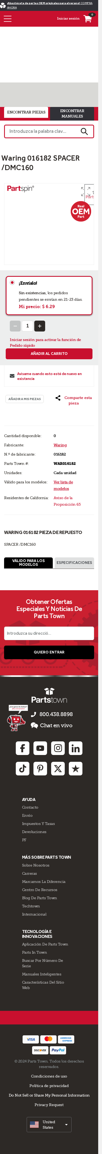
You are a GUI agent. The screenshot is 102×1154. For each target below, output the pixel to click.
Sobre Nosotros (36, 865)
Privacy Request (49, 1105)
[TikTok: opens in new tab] (22, 768)
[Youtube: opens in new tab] (40, 748)
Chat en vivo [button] (56, 725)
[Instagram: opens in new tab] (58, 748)
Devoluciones (34, 832)
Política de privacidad (49, 1086)
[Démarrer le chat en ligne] (17, 717)
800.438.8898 (56, 714)
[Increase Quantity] (39, 326)
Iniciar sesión (68, 18)
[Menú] (7, 19)
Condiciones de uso (49, 1076)
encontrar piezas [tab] (26, 112)
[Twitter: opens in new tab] (58, 768)
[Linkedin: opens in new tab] (75, 748)
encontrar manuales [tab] (72, 114)
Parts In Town (34, 952)
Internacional (34, 914)
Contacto (30, 807)
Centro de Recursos (39, 890)
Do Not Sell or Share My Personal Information (49, 1095)
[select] (49, 1124)
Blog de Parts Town (39, 898)
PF (24, 840)
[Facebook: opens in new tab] (22, 748)
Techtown (31, 906)
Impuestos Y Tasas (38, 823)
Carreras (29, 873)
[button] (86, 191)
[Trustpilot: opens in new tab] (75, 768)
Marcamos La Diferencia (44, 881)
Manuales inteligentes (41, 974)
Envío (27, 815)
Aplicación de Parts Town (45, 944)
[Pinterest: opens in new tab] (40, 768)
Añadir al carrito (49, 353)
